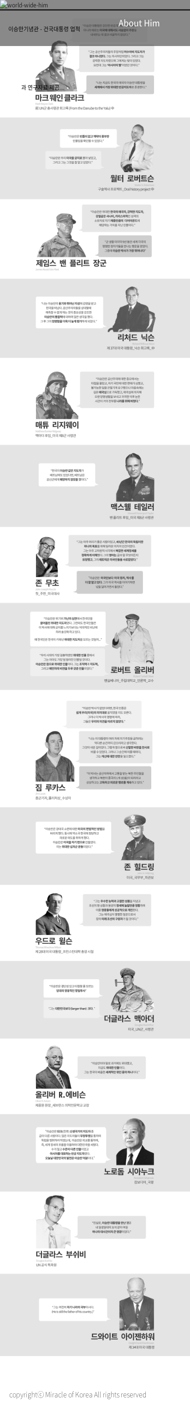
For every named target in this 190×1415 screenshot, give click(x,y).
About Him (139, 23)
